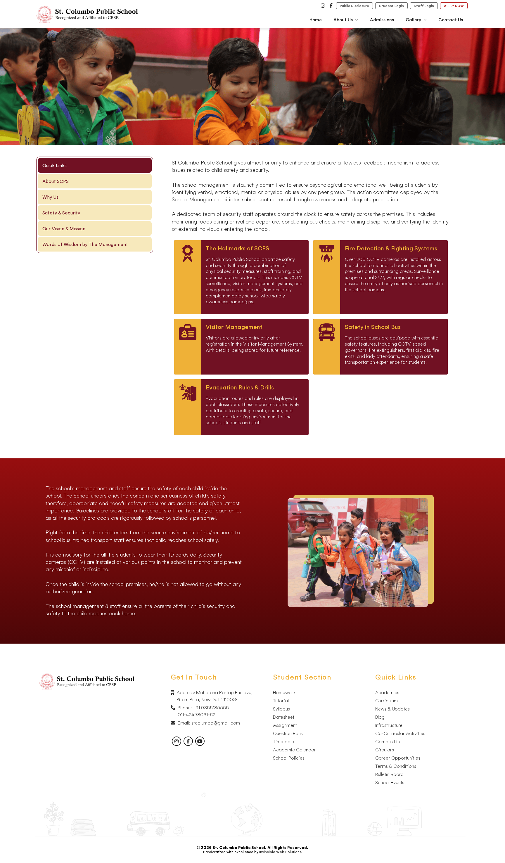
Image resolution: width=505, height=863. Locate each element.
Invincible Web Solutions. (280, 852)
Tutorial (281, 700)
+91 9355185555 (211, 707)
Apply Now (454, 6)
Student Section (302, 677)
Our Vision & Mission (63, 228)
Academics (387, 692)
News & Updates (392, 708)
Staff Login (424, 6)
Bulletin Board (389, 774)
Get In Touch (194, 677)
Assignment (285, 725)
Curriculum (386, 700)
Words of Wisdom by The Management (85, 244)
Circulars (384, 749)
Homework (284, 692)
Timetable (283, 741)
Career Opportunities (397, 757)
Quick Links (395, 677)
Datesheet (283, 717)
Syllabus (281, 708)
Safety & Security (61, 212)
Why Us (50, 197)
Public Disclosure (354, 6)
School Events (389, 782)
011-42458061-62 (196, 714)
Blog (380, 717)
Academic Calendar (294, 749)
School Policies (289, 757)
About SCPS (55, 181)
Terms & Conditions (395, 766)
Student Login (391, 6)
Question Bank (288, 733)
